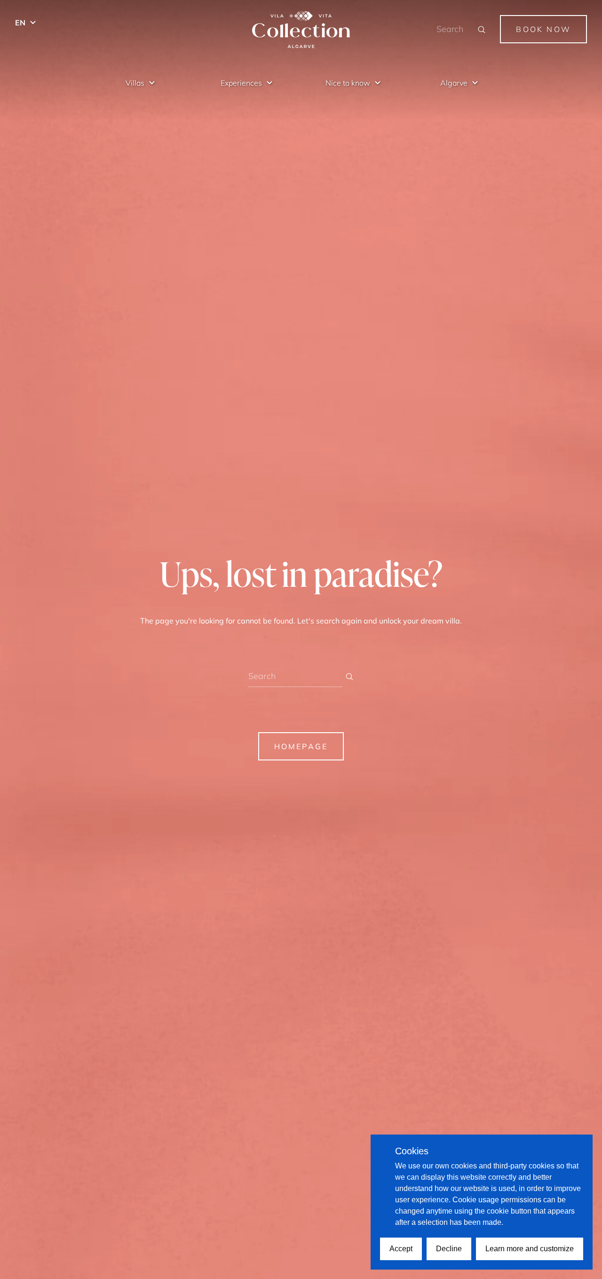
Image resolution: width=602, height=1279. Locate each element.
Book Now (543, 29)
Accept (400, 1249)
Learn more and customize (529, 1249)
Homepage (301, 746)
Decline (449, 1249)
